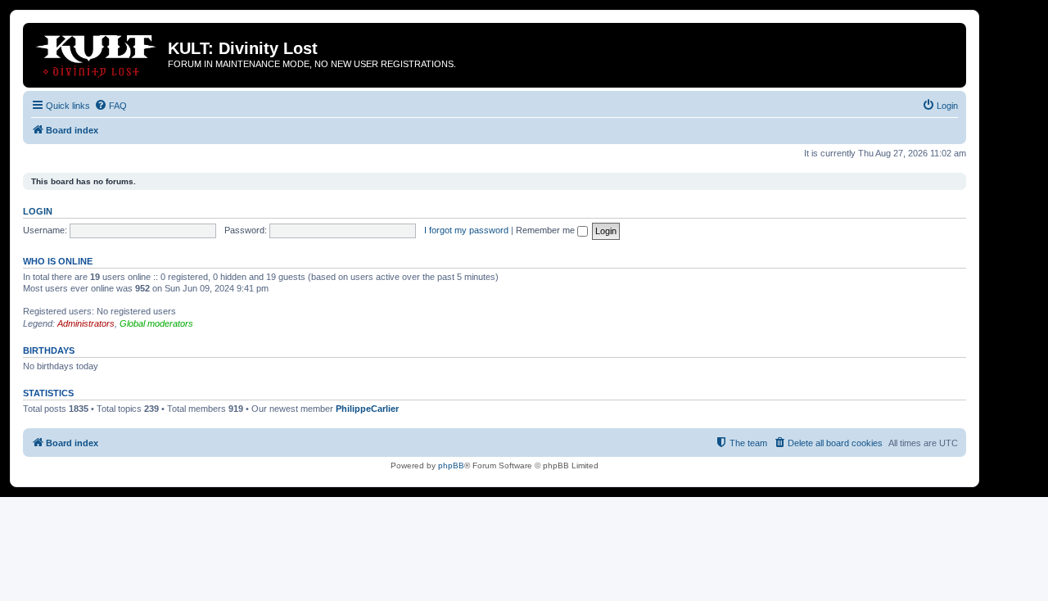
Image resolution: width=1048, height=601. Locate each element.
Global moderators (156, 323)
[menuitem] (110, 105)
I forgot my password (466, 230)
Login (37, 211)
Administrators (86, 323)
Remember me (546, 230)
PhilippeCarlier (367, 408)
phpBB (451, 465)
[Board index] (97, 53)
